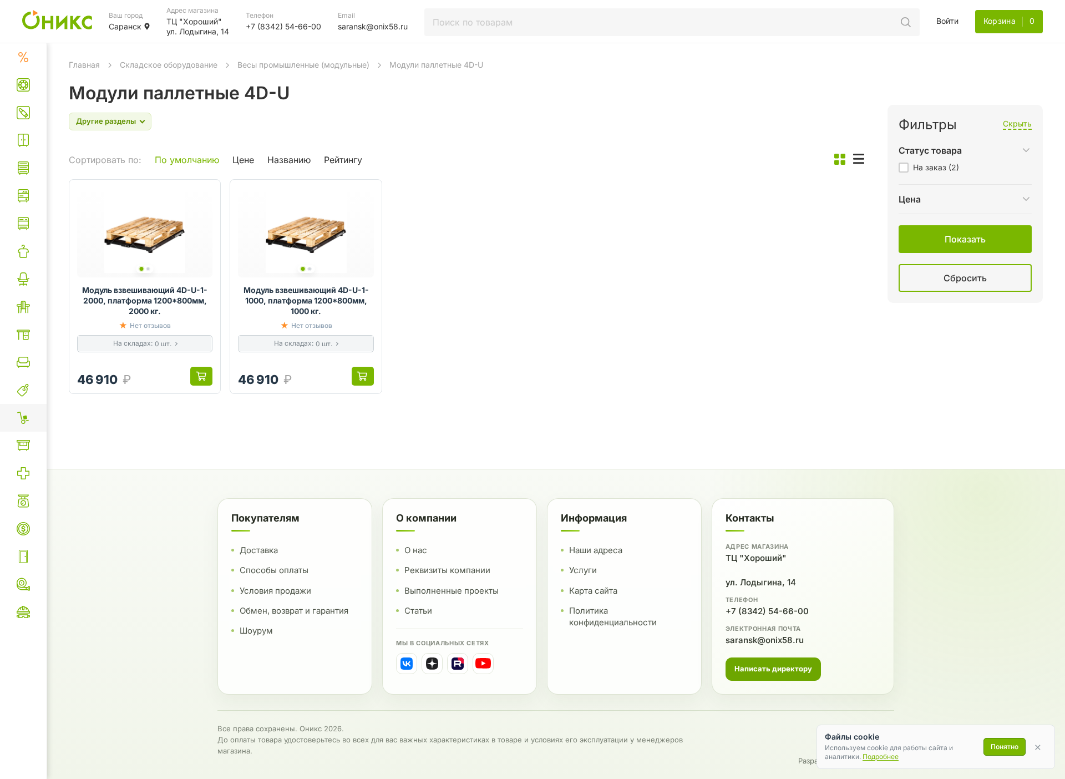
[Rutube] (457, 663)
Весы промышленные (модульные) (303, 64)
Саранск (125, 26)
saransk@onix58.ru (765, 640)
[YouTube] (483, 663)
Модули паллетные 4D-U (436, 64)
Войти (947, 21)
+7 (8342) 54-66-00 (767, 611)
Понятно (1004, 746)
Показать (850, 291)
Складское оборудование (168, 64)
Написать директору (773, 668)
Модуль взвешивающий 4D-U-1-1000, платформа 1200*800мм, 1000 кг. (306, 300)
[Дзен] (432, 663)
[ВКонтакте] (406, 663)
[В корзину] (201, 376)
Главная (84, 64)
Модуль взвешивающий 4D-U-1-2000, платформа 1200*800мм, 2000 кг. (144, 300)
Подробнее (881, 756)
